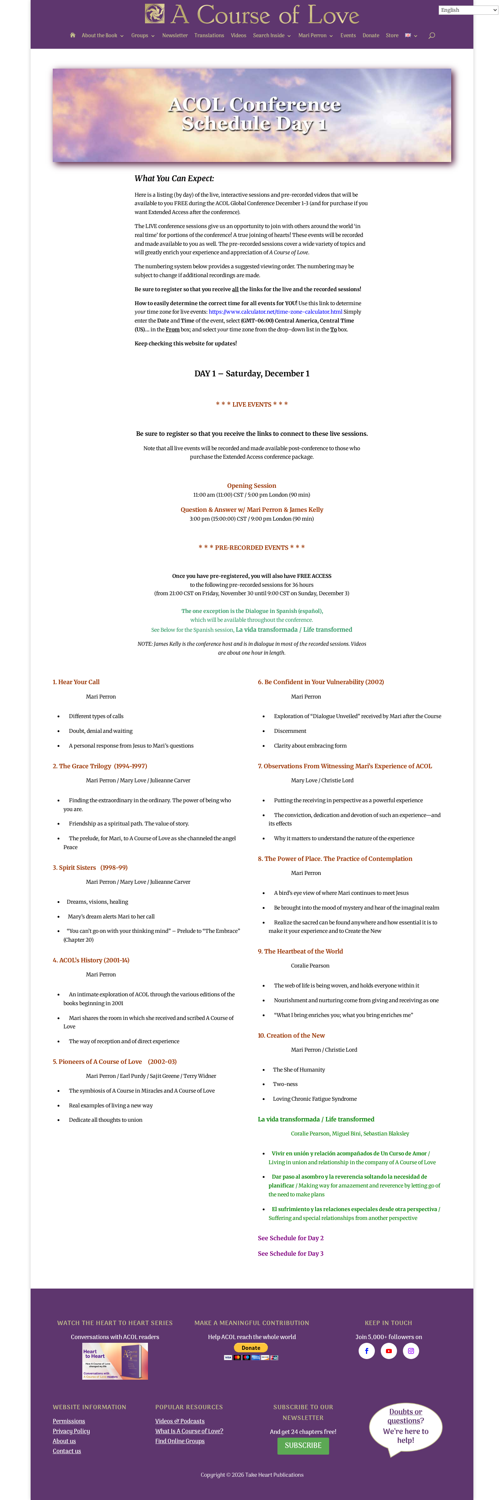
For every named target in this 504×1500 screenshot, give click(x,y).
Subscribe (303, 1446)
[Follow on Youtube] (389, 1351)
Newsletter (175, 36)
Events (348, 36)
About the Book (99, 36)
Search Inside (268, 36)
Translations (209, 36)
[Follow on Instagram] (411, 1351)
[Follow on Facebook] (367, 1351)
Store (392, 36)
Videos (238, 36)
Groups (139, 36)
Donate (371, 36)
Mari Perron (312, 36)
